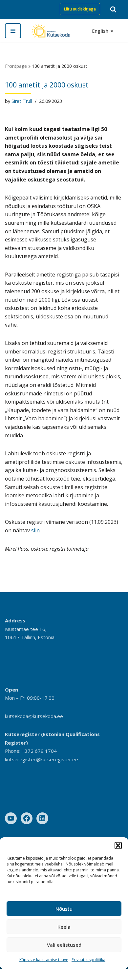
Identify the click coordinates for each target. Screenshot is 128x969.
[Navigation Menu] (13, 30)
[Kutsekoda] (50, 31)
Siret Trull (21, 101)
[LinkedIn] (42, 818)
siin (35, 530)
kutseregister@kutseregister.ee (41, 759)
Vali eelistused (64, 944)
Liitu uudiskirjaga (80, 9)
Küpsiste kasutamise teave (43, 959)
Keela (64, 926)
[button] (118, 845)
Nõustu (64, 908)
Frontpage (16, 66)
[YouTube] (11, 818)
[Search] (113, 9)
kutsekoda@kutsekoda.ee (34, 716)
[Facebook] (26, 818)
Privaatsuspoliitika (88, 959)
